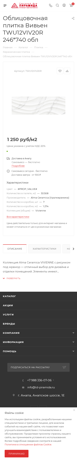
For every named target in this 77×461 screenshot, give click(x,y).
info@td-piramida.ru (41, 387)
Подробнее (18, 165)
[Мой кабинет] (64, 5)
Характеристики (44, 248)
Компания (11, 332)
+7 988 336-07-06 (39, 380)
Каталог (9, 296)
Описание (14, 248)
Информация (13, 342)
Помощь (9, 351)
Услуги (8, 314)
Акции (8, 305)
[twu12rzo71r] (38, 106)
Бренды (9, 323)
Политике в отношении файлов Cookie (28, 444)
